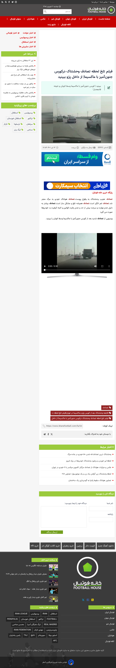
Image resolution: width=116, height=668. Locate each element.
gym (33, 635)
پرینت (73, 147)
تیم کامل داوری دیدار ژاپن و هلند (35, 597)
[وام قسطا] (76, 159)
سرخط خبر (28, 54)
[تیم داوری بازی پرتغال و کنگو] (53, 582)
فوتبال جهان (71, 19)
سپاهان (29, 124)
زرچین (79, 546)
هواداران (30, 19)
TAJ (25, 635)
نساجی (30, 129)
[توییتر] (83, 600)
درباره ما (95, 2)
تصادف (109, 199)
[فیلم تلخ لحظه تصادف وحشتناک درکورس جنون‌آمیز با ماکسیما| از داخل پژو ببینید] (52, 434)
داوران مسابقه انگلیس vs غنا (36, 565)
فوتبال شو (55, 19)
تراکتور (30, 118)
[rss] (2, 2)
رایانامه (110, 514)
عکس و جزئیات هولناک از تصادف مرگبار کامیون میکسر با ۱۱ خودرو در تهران (81, 467)
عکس (43, 19)
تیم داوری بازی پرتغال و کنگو (37, 581)
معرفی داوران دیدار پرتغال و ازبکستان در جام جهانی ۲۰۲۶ (26, 574)
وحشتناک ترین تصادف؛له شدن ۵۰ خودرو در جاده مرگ (89, 454)
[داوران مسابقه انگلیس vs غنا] (53, 567)
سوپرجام (41, 635)
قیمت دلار (90, 546)
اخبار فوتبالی (12, 33)
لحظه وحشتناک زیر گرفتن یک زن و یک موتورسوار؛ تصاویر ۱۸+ (86, 474)
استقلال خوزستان (14, 118)
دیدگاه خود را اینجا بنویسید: (76, 503)
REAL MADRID (50, 624)
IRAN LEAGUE (21, 613)
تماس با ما (104, 2)
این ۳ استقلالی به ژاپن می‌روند (22, 60)
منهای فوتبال (15, 19)
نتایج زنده (52, 24)
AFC (55, 640)
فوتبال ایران (87, 19)
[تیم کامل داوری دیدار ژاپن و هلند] (53, 599)
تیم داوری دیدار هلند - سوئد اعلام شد (33, 589)
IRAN (45, 613)
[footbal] (88, 573)
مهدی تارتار (38, 630)
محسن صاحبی (18, 624)
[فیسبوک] (9, 2)
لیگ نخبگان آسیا (34, 624)
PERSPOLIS (12, 619)
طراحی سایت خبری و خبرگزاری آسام (55, 662)
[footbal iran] (93, 10)
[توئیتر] (6, 2)
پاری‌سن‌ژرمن (51, 630)
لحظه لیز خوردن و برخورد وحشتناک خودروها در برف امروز (88, 461)
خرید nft (34, 546)
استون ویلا (53, 635)
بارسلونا (17, 124)
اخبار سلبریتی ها (26, 46)
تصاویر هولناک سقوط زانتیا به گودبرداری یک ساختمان (89, 480)
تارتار (6, 124)
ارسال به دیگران (87, 147)
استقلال (14, 112)
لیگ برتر (17, 129)
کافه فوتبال (66, 24)
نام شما (110, 503)
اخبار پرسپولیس (27, 37)
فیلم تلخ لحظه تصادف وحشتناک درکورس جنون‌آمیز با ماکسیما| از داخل (80, 418)
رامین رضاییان (14, 635)
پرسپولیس (28, 112)
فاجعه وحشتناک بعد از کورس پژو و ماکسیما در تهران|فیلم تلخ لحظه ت (80, 413)
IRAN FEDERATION (22, 630)
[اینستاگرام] (16, 2)
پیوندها (112, 2)
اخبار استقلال (28, 42)
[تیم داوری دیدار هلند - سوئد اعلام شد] (53, 591)
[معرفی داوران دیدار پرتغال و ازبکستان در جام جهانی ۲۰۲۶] (53, 575)
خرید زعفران (68, 546)
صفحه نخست (104, 19)
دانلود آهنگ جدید (106, 546)
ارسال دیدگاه (52, 532)
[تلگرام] (12, 2)
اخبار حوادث (28, 33)
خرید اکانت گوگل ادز (51, 546)
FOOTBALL (52, 619)
